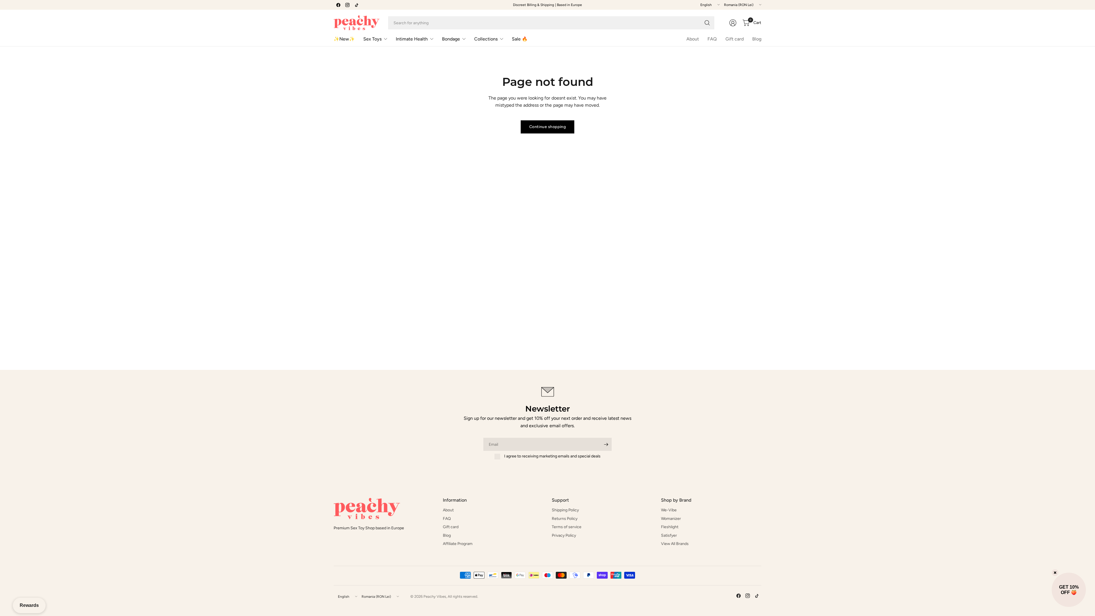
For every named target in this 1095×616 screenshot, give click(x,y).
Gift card (734, 39)
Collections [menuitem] (486, 39)
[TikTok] (356, 4)
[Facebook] (338, 4)
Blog (756, 39)
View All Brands (675, 543)
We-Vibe (669, 510)
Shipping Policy (565, 510)
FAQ (712, 39)
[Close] (1055, 572)
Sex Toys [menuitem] (372, 39)
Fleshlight (669, 526)
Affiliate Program (458, 543)
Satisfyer (669, 535)
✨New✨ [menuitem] (344, 39)
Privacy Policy (564, 535)
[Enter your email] (606, 444)
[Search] (707, 22)
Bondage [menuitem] (451, 39)
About (692, 39)
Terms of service (566, 526)
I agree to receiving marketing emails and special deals (552, 456)
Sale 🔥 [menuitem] (520, 39)
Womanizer (671, 518)
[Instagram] (347, 4)
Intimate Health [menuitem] (412, 39)
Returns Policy (564, 518)
